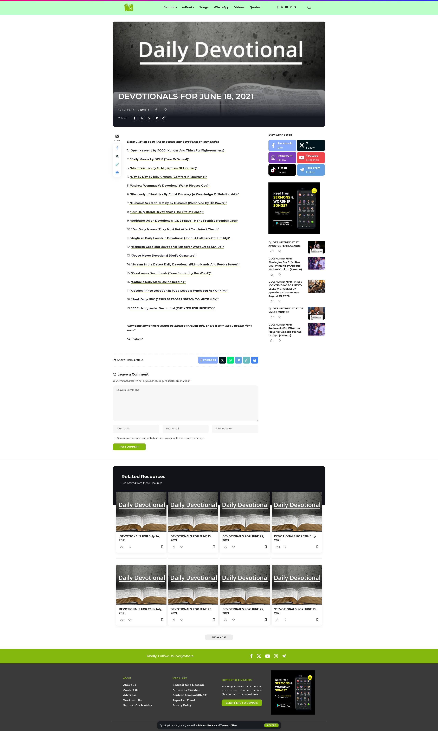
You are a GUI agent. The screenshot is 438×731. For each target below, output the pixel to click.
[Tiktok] (282, 170)
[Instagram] (291, 7)
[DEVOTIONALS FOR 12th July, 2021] (297, 512)
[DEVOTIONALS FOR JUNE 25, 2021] (245, 585)
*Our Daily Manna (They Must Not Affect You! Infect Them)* (175, 229)
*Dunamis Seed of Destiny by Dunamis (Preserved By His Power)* (178, 203)
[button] (271, 725)
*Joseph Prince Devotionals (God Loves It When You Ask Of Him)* (179, 290)
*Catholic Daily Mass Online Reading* (158, 282)
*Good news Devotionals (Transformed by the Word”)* (171, 273)
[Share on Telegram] (156, 118)
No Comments (126, 110)
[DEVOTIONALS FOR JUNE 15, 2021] (193, 512)
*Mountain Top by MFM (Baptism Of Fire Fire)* (163, 168)
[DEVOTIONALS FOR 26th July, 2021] (141, 585)
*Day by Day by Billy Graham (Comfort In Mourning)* (168, 177)
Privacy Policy (206, 725)
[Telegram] (295, 7)
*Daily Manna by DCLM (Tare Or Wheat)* (159, 159)
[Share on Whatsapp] (149, 118)
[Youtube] (311, 157)
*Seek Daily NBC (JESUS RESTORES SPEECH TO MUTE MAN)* (175, 299)
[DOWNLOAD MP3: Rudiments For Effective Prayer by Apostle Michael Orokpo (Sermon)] (316, 329)
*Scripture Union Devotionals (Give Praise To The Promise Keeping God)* (184, 220)
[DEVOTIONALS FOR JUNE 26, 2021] (193, 585)
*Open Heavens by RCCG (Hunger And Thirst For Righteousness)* (177, 150)
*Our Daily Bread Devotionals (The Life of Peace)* (167, 212)
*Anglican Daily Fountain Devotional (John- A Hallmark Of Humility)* (180, 238)
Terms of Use (228, 725)
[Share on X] (141, 118)
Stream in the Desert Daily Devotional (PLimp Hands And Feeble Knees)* (186, 264)
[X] (282, 7)
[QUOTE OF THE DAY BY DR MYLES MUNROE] (316, 313)
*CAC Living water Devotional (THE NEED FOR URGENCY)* (172, 308)
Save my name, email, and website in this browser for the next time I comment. (160, 438)
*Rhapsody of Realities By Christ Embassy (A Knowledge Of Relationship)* (184, 194)
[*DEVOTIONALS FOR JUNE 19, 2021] (297, 585)
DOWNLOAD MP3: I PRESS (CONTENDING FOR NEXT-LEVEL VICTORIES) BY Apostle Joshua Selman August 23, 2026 (285, 289)
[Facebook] (278, 7)
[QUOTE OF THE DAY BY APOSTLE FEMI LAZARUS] (316, 247)
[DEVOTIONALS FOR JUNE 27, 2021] (245, 512)
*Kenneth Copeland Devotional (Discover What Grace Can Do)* (177, 247)
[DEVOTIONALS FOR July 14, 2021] (141, 512)
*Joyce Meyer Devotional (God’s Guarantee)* (164, 255)
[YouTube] (286, 7)
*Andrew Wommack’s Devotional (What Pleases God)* (170, 185)
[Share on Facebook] (134, 118)
